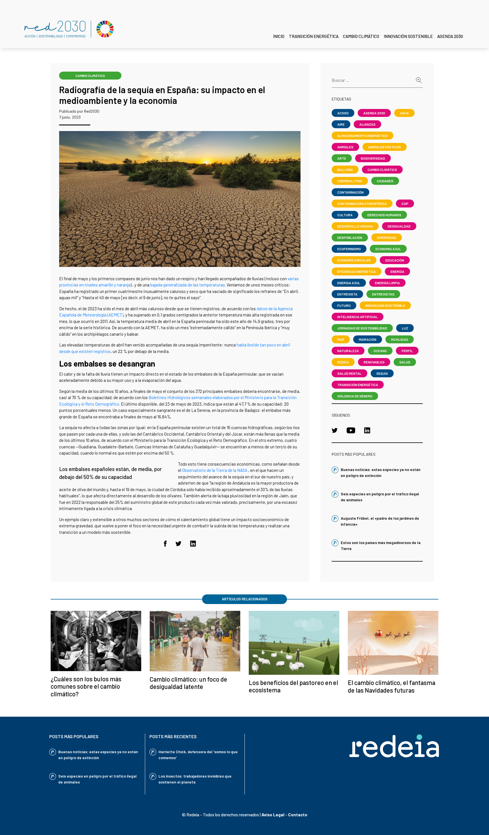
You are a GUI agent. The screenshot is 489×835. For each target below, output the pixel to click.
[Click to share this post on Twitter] (178, 542)
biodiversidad (373, 158)
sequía (382, 373)
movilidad (399, 339)
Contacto (297, 814)
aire (341, 124)
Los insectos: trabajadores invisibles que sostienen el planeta (194, 779)
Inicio (278, 36)
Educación (394, 260)
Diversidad (386, 237)
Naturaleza (348, 351)
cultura (345, 215)
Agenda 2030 (450, 36)
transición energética (357, 385)
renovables (374, 362)
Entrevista (347, 294)
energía (397, 271)
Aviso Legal (272, 814)
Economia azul (388, 249)
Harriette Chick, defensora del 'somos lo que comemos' (198, 754)
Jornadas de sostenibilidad (362, 328)
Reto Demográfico (102, 403)
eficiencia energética (356, 271)
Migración (367, 339)
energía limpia (387, 283)
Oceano (380, 351)
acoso (343, 113)
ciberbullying (349, 181)
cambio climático (90, 76)
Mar (340, 339)
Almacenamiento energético (362, 136)
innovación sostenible (385, 305)
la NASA (240, 470)
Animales (345, 147)
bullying (345, 170)
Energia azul (348, 283)
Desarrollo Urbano (355, 226)
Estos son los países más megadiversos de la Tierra (381, 545)
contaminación (350, 192)
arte (341, 158)
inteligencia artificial (357, 317)
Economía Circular (354, 260)
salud (404, 362)
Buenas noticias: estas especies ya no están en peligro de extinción (381, 472)
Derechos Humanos (384, 215)
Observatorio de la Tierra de (207, 470)
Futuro (344, 305)
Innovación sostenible (408, 36)
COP (405, 203)
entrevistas (383, 294)
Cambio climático (361, 36)
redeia (343, 362)
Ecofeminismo (349, 249)
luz (405, 328)
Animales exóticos (384, 147)
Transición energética (313, 36)
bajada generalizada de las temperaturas (187, 284)
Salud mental (349, 373)
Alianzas (367, 124)
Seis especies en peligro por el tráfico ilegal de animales (380, 496)
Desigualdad (399, 226)
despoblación (349, 237)
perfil (407, 351)
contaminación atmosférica (362, 203)
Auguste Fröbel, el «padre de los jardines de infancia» (380, 521)
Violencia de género (354, 396)
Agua (404, 113)
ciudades (385, 181)
